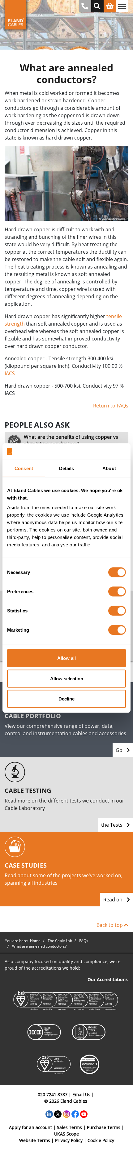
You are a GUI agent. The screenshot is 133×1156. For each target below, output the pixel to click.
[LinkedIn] (49, 1114)
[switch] (117, 592)
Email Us (81, 1094)
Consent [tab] (24, 468)
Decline (66, 698)
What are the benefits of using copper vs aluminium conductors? (71, 440)
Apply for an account (30, 1127)
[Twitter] (58, 1114)
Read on (113, 899)
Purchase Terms (103, 1127)
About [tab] (109, 468)
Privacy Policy (69, 1140)
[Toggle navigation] (122, 6)
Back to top (110, 925)
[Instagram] (66, 1114)
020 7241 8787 (52, 1094)
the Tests (112, 824)
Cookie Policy (101, 1140)
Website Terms (34, 1140)
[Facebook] (75, 1114)
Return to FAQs (110, 405)
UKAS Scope (66, 1134)
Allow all (66, 658)
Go (120, 750)
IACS (10, 373)
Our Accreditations (108, 979)
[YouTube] (84, 1114)
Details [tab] (66, 468)
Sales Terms (69, 1127)
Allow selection (66, 678)
